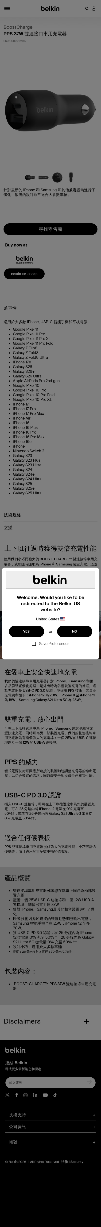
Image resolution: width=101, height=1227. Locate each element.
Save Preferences (54, 643)
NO (74, 631)
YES (26, 631)
